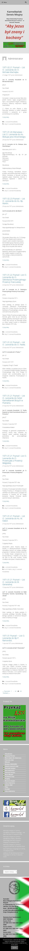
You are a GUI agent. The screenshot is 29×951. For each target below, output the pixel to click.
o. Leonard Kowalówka (10, 122)
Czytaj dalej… (6, 117)
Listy (5, 124)
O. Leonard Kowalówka (14, 124)
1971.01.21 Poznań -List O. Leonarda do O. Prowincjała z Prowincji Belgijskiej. (14, 459)
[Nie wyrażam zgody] (27, 944)
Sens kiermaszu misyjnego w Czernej (14, 849)
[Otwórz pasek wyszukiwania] (25, 2)
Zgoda (14, 947)
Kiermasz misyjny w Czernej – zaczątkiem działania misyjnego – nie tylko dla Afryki (14, 832)
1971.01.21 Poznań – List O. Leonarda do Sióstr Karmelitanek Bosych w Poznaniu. (13, 399)
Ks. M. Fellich (8, 569)
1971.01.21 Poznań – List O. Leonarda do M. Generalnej (13, 582)
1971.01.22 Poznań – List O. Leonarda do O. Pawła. (13, 343)
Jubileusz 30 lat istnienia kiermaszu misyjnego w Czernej (13, 854)
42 (16, 691)
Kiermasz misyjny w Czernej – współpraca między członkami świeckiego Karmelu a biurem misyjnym (12, 839)
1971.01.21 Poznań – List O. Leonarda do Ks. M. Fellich (13, 518)
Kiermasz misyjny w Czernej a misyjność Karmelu (12, 845)
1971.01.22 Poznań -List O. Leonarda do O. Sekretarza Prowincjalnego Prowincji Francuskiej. (14, 278)
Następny (6, 693)
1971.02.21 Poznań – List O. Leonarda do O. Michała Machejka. (13, 69)
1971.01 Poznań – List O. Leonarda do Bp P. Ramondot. (13, 638)
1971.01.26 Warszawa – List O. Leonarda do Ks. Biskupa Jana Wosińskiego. (14, 134)
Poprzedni (6, 691)
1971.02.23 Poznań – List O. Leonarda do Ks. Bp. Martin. (13, 201)
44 (21, 691)
